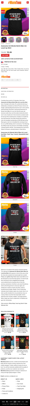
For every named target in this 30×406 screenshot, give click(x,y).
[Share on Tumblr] (20, 80)
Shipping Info (20, 388)
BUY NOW (5, 55)
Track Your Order (21, 386)
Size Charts (20, 383)
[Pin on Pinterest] (12, 80)
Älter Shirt (6, 68)
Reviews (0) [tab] (4, 97)
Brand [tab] (2, 94)
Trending (7, 43)
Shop (18, 381)
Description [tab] (4, 88)
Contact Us (5, 393)
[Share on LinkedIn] (17, 80)
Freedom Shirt (20, 68)
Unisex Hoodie (13, 70)
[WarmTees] (6, 77)
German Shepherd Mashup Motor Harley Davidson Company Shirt (22, 330)
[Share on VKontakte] (15, 80)
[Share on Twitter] (7, 80)
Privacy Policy (5, 386)
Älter (8, 111)
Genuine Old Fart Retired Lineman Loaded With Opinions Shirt (7, 352)
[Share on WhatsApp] (2, 80)
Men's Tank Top (6, 70)
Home (2, 43)
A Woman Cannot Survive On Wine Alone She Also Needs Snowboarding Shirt (8, 330)
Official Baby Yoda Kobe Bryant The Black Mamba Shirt (22, 352)
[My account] (28, 2)
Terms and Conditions (7, 391)
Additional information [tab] (7, 91)
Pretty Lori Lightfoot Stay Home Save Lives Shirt (13, 276)
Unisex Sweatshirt (20, 70)
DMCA (4, 383)
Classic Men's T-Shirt (12, 68)
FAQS (3, 388)
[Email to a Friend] (10, 80)
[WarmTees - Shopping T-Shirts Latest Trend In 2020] (15, 2)
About (3, 381)
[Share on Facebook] (5, 80)
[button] (2, 2)
